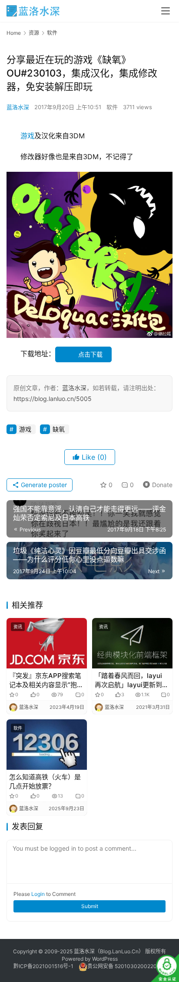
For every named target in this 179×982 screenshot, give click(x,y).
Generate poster (43, 484)
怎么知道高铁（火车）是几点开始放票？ (45, 781)
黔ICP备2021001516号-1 (43, 966)
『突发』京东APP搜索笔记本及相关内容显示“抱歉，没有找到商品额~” (45, 680)
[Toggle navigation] (165, 11)
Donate (155, 483)
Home (14, 33)
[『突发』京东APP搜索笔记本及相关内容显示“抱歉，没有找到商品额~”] (47, 643)
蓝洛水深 (18, 107)
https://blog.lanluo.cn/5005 (52, 398)
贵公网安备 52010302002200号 (126, 966)
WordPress (105, 958)
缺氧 (59, 429)
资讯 (17, 626)
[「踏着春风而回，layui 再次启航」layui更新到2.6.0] (132, 643)
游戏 (27, 135)
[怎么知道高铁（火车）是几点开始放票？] (47, 744)
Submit (89, 906)
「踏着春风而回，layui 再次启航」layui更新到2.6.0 (128, 680)
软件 (112, 107)
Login (38, 894)
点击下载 (90, 354)
